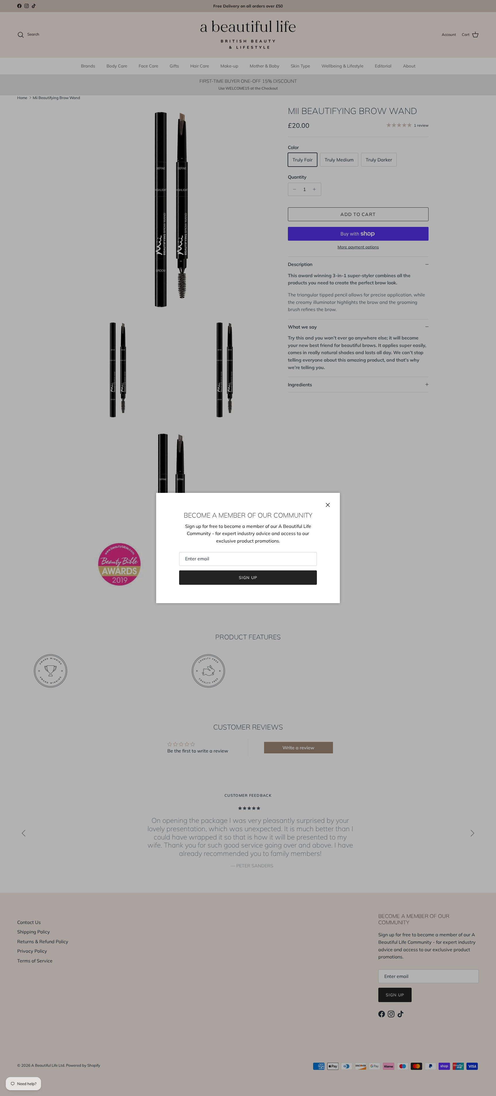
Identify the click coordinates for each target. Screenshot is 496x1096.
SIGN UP (248, 577)
